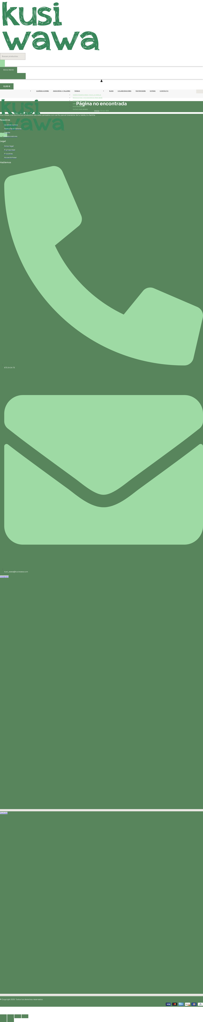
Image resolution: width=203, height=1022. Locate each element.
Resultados (8, 70)
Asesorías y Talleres (61, 91)
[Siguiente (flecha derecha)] (10, 1020)
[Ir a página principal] (51, 51)
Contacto (164, 91)
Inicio (96, 111)
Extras (153, 91)
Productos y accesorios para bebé (87, 98)
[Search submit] (2, 63)
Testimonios (141, 91)
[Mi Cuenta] (101, 81)
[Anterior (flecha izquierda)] (3, 1020)
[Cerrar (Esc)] (25, 1016)
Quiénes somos (42, 91)
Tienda (77, 91)
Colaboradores (124, 91)
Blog (111, 91)
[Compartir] (17, 1016)
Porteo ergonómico (81, 100)
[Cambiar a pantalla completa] (10, 1016)
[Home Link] (33, 131)
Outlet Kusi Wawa (80, 109)
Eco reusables (79, 106)
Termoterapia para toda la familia (87, 95)
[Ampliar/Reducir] (3, 1016)
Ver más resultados (12, 76)
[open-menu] (199, 91)
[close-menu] (3, 135)
